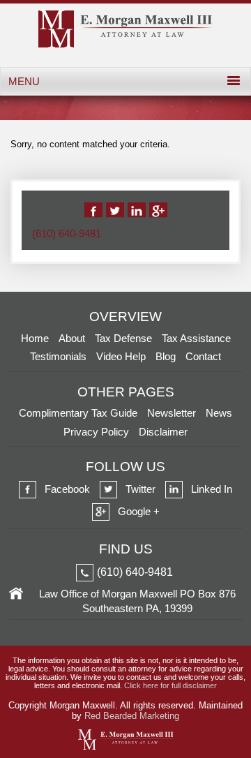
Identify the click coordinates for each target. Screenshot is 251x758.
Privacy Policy (96, 432)
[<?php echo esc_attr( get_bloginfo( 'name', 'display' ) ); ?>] (125, 44)
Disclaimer (163, 432)
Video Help (121, 356)
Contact (203, 356)
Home (35, 338)
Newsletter (171, 413)
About (72, 338)
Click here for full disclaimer (170, 685)
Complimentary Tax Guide (78, 413)
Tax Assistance (196, 338)
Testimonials (58, 356)
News (219, 413)
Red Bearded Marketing (131, 716)
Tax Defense (123, 338)
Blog (165, 356)
